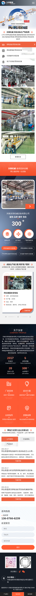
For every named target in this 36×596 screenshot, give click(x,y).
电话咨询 (18, 594)
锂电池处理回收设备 (14, 44)
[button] (11, 316)
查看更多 (18, 157)
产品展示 (6, 594)
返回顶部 (30, 594)
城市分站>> (19, 589)
